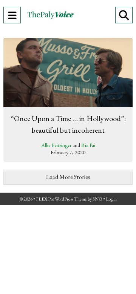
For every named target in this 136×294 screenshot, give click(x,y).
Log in (111, 199)
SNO (97, 199)
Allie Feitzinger (56, 145)
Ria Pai (88, 145)
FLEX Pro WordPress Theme (61, 199)
